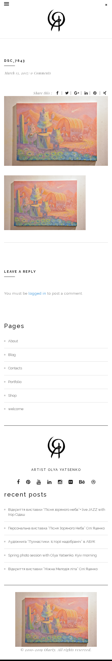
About (13, 341)
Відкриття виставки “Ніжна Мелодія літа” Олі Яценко (53, 569)
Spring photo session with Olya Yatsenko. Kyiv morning (52, 555)
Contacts (15, 368)
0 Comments (41, 73)
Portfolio (14, 382)
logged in (37, 293)
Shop (12, 395)
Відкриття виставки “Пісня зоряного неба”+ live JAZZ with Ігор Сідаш (56, 512)
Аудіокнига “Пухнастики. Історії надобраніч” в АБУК (51, 542)
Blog (12, 355)
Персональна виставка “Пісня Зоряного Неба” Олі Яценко (56, 528)
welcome (15, 409)
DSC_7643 (14, 61)
